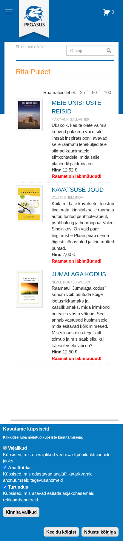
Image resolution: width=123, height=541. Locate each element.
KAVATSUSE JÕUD (78, 189)
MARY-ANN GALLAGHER (71, 119)
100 (107, 92)
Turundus (18, 486)
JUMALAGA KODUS (79, 274)
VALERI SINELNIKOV (67, 197)
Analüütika (19, 467)
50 (94, 92)
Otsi (110, 50)
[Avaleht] (30, 21)
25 (82, 92)
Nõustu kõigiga (100, 531)
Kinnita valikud (21, 512)
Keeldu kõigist (61, 531)
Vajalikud (17, 447)
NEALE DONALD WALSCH (71, 282)
